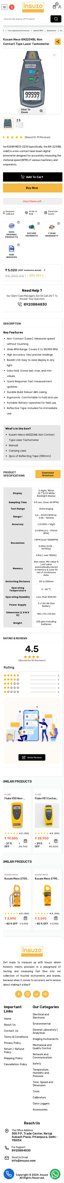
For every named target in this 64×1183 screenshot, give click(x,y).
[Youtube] (45, 994)
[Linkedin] (36, 994)
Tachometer (51, 31)
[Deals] (11, 7)
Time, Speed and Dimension (19, 31)
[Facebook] (18, 994)
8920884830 (35, 304)
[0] (54, 7)
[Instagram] (27, 994)
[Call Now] (8, 1173)
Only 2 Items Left (32, 201)
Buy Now (32, 188)
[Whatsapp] (55, 1175)
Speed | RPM (38, 31)
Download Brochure (48, 474)
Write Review (34, 757)
